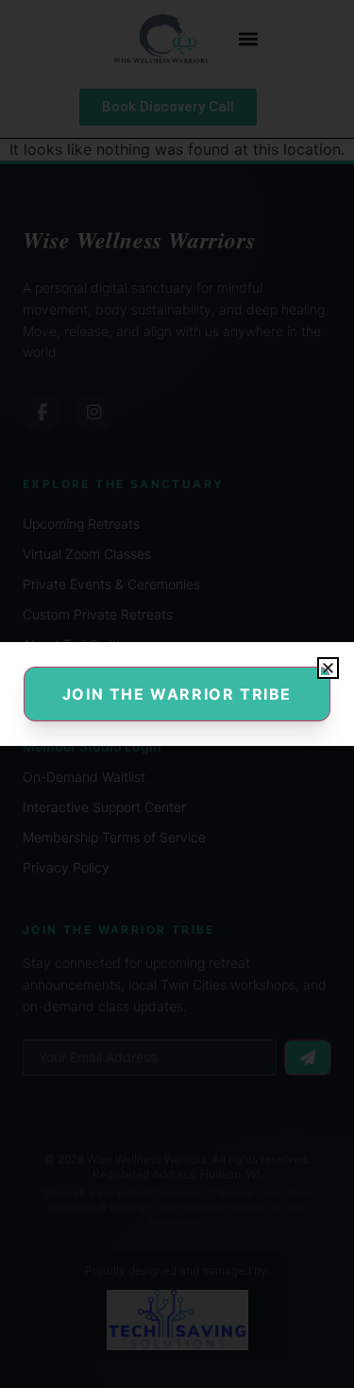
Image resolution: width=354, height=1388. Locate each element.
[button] (328, 668)
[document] (177, 694)
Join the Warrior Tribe (177, 694)
